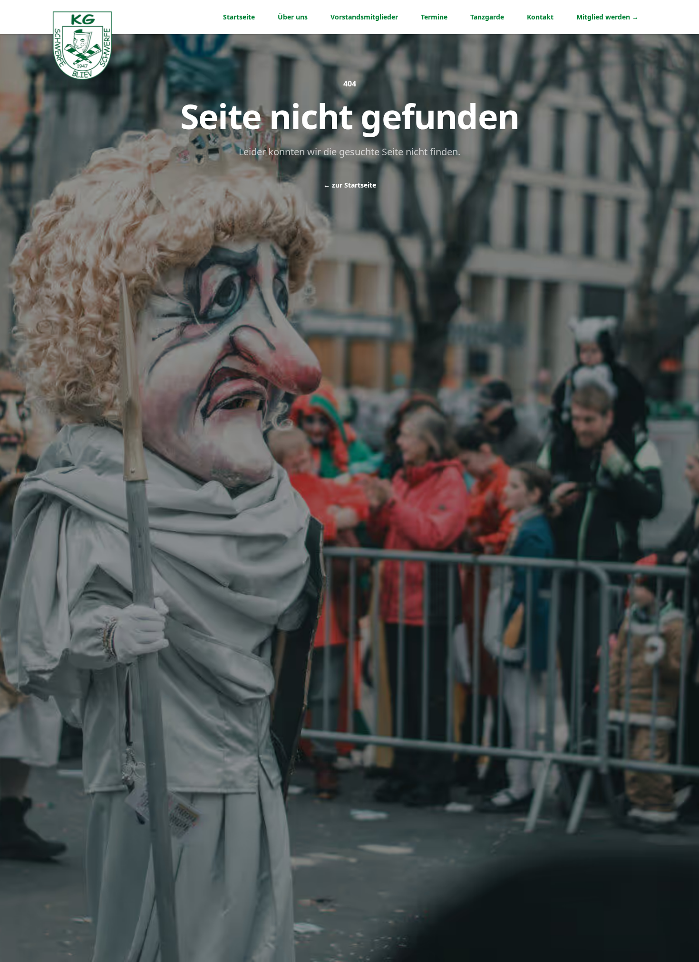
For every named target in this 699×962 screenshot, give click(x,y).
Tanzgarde (487, 16)
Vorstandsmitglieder (364, 16)
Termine (434, 16)
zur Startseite (349, 184)
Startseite (239, 16)
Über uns (293, 16)
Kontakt (540, 16)
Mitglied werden (607, 16)
